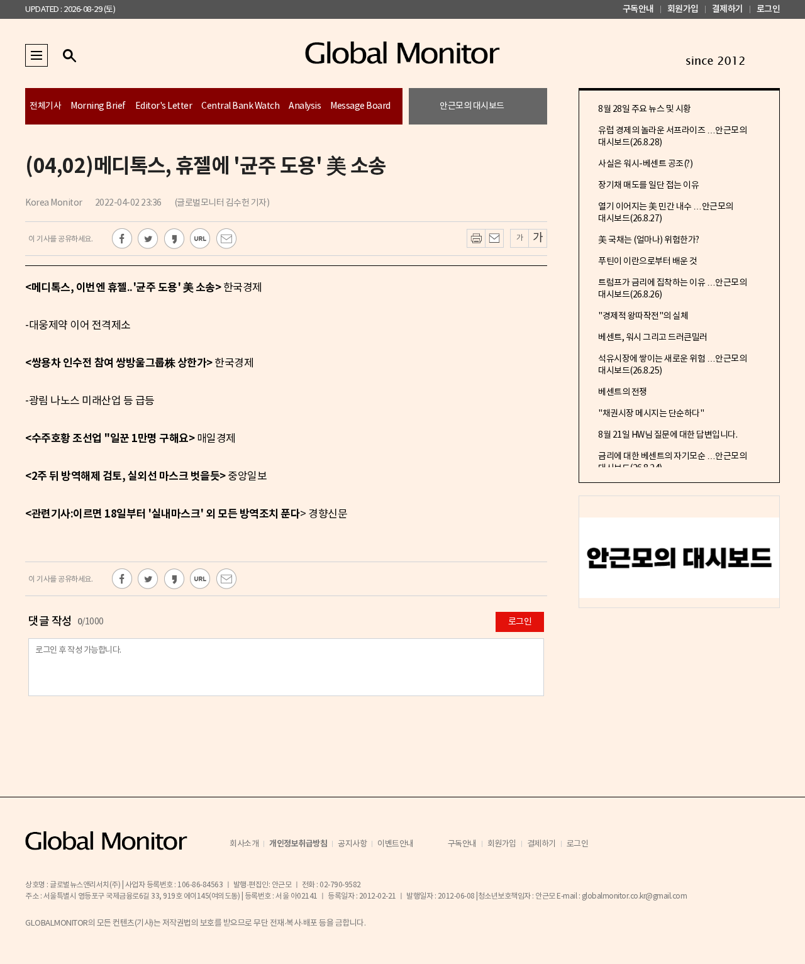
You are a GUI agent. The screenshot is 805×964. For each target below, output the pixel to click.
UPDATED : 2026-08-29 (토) (70, 9)
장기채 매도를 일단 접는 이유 (648, 185)
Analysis (305, 106)
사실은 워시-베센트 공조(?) (645, 164)
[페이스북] (122, 238)
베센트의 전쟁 (622, 392)
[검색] (69, 55)
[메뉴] (36, 55)
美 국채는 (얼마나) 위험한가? (648, 240)
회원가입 (683, 9)
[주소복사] (200, 238)
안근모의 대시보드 (472, 106)
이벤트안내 (395, 844)
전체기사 (45, 106)
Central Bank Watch (240, 106)
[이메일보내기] (494, 238)
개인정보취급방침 (298, 844)
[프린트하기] (476, 238)
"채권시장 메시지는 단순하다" (651, 414)
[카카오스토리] (174, 238)
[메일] (226, 238)
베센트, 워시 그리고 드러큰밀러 (653, 338)
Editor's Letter (163, 106)
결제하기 (727, 9)
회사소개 (244, 844)
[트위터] (148, 238)
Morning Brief (98, 106)
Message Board (360, 106)
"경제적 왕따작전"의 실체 (643, 316)
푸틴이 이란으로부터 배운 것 (647, 262)
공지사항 (352, 844)
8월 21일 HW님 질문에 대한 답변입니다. (667, 435)
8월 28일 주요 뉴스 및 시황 (644, 109)
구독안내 (638, 9)
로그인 (768, 9)
